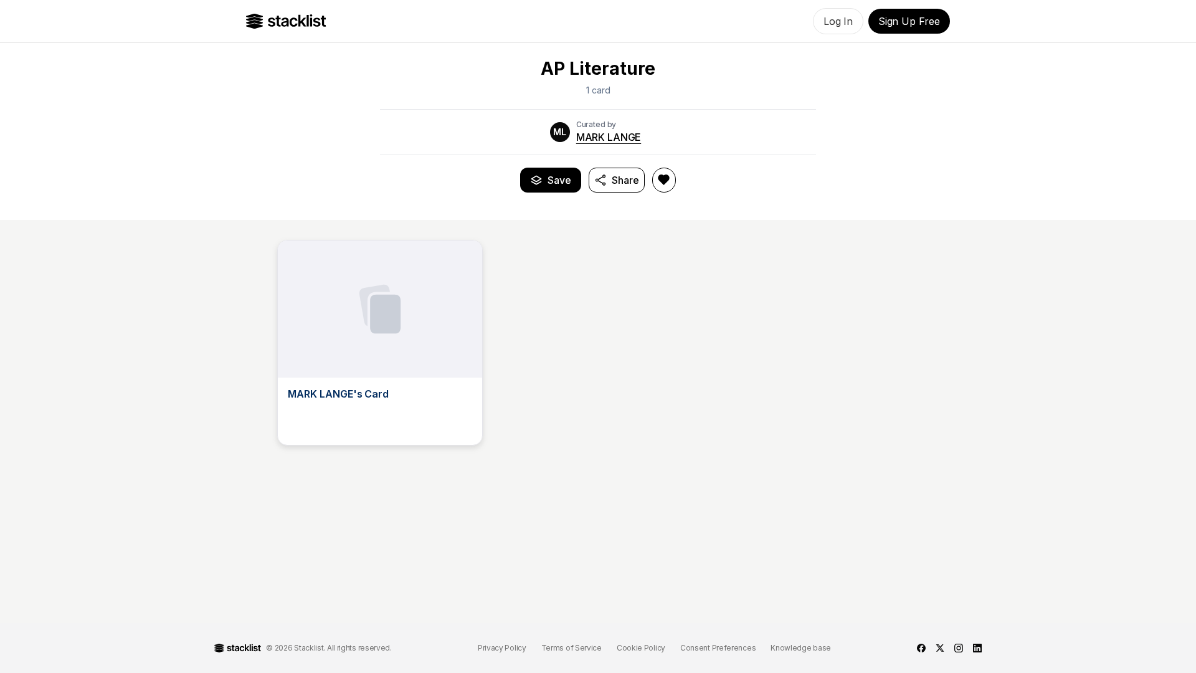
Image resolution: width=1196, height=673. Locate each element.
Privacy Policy (502, 647)
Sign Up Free (909, 21)
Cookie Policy (641, 647)
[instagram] (958, 648)
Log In (838, 21)
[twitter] (940, 648)
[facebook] (921, 648)
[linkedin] (977, 648)
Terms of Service (571, 647)
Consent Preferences (718, 647)
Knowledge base (801, 647)
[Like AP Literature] (664, 180)
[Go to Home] (286, 21)
